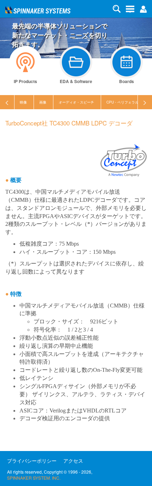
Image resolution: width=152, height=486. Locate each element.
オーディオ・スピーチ (76, 102)
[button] (143, 8)
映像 (23, 102)
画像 (42, 102)
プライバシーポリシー (32, 460)
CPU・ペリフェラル (122, 102)
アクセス (73, 460)
